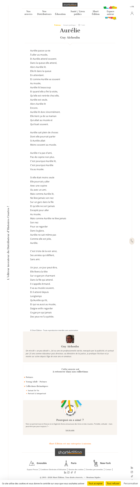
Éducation (60, 14)
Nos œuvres (28, 12)
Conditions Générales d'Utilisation (53, 469)
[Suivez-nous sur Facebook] (75, 472)
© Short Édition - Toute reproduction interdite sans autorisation (54, 330)
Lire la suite (70, 430)
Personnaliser (131, 483)
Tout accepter (96, 483)
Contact (108, 469)
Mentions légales (93, 477)
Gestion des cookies (76, 469)
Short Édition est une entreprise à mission (70, 443)
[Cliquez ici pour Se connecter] (131, 13)
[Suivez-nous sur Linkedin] (132, 468)
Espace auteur (110, 12)
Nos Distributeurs (44, 12)
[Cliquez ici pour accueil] (70, 452)
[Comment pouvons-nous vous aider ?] (132, 241)
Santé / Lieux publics (78, 12)
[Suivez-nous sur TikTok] (132, 476)
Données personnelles (94, 469)
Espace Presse (32, 469)
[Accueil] (70, 5)
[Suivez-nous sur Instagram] (132, 472)
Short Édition (96, 12)
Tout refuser (113, 483)
